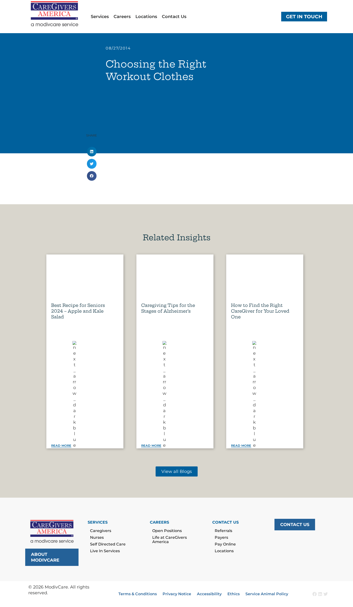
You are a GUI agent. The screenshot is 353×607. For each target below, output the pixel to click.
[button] (92, 152)
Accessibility (209, 594)
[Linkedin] (320, 594)
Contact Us (174, 16)
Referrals (223, 530)
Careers (122, 16)
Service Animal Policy (266, 594)
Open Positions (167, 530)
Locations (146, 16)
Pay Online (225, 544)
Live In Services (105, 551)
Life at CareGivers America (169, 539)
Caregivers (100, 530)
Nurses (97, 537)
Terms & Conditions (137, 594)
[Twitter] (325, 594)
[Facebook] (314, 594)
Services (100, 16)
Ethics (233, 594)
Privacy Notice (177, 594)
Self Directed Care (108, 544)
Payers (221, 537)
